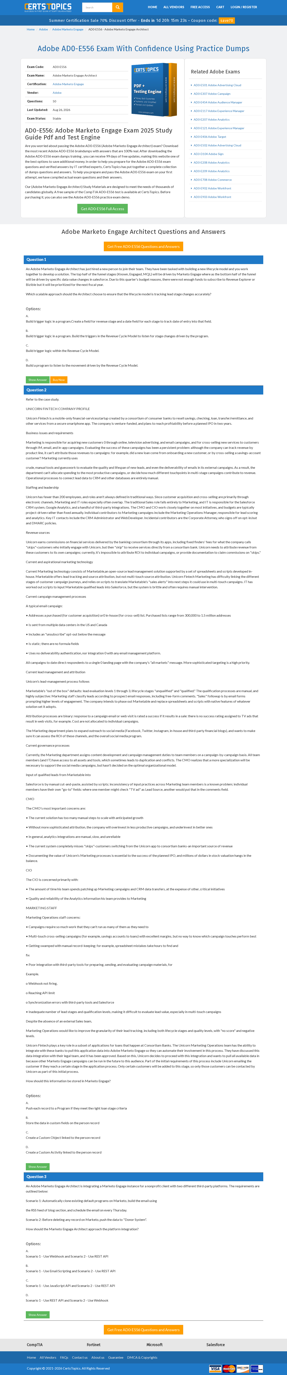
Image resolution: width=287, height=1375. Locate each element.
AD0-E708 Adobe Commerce (212, 179)
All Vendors (173, 7)
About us (97, 1357)
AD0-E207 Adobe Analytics (211, 119)
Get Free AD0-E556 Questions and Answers (143, 246)
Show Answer (38, 380)
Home (152, 7)
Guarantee (115, 1357)
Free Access (200, 7)
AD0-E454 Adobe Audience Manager (217, 102)
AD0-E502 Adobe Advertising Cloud (217, 145)
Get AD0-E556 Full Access (102, 208)
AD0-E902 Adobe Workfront (212, 188)
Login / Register (244, 7)
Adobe (43, 29)
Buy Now (59, 380)
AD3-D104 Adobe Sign (208, 154)
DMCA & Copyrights (142, 1357)
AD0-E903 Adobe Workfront (212, 197)
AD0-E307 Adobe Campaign (211, 93)
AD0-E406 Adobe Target (209, 136)
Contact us (80, 1357)
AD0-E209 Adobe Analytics (211, 171)
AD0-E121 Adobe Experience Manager (218, 128)
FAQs (64, 1357)
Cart (220, 7)
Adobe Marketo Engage (67, 29)
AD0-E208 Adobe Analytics (211, 162)
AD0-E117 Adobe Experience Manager (218, 111)
